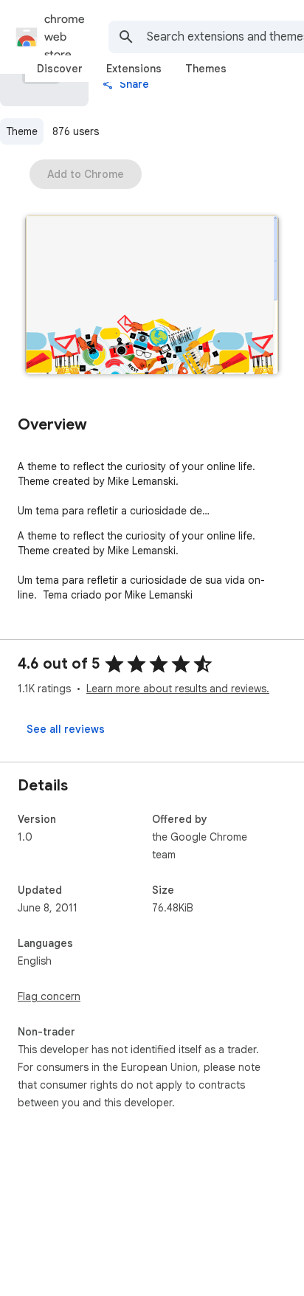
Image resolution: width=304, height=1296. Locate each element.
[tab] (59, 68)
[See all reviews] (66, 729)
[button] (152, 296)
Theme (22, 131)
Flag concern (49, 996)
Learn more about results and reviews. (177, 688)
